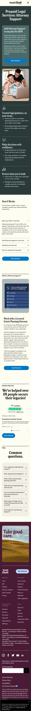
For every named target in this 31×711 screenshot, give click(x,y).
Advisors (5, 609)
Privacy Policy (6, 680)
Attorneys (5, 615)
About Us (20, 607)
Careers (20, 613)
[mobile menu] (28, 2)
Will (3, 584)
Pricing (4, 595)
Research (21, 584)
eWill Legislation (23, 598)
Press (19, 610)
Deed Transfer (6, 593)
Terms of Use (19, 707)
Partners (4, 612)
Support (20, 587)
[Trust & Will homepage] (15, 3)
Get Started (15, 61)
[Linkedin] (22, 655)
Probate (4, 587)
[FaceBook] (8, 655)
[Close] (29, 702)
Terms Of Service (7, 677)
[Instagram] (3, 655)
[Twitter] (13, 655)
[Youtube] (17, 655)
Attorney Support (7, 590)
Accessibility (6, 683)
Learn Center (22, 581)
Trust (3, 581)
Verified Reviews (23, 590)
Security (20, 616)
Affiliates (5, 624)
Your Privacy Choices (8, 686)
